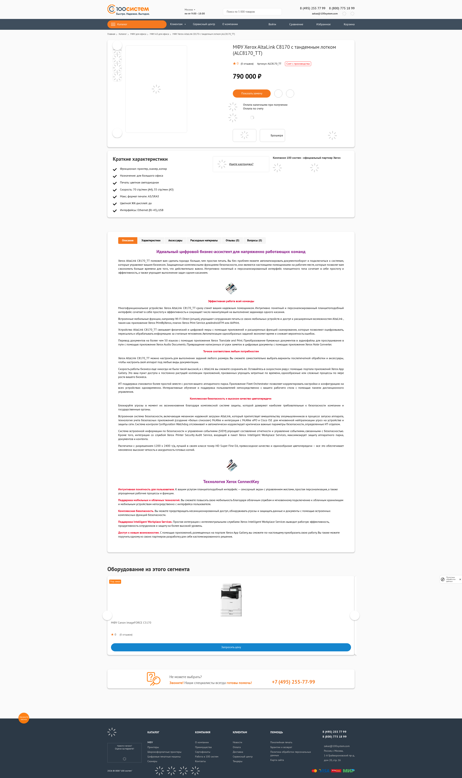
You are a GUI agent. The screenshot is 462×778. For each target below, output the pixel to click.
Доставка (238, 751)
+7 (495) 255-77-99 (293, 682)
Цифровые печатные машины (164, 756)
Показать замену (251, 93)
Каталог (122, 24)
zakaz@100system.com (325, 13)
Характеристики (150, 240)
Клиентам (176, 24)
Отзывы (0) (232, 240)
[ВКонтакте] (159, 770)
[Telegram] (344, 13)
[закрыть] (460, 579)
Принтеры (153, 747)
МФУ (150, 742)
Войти (272, 24)
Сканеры (152, 761)
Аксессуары (175, 240)
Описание (128, 240)
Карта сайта (277, 760)
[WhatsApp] (352, 13)
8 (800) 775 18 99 (342, 8)
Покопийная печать (281, 742)
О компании (230, 24)
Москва (189, 9)
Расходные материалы (204, 240)
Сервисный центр (204, 24)
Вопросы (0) (254, 240)
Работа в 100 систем (206, 756)
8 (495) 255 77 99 (312, 8)
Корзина (349, 24)
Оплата (237, 747)
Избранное (323, 24)
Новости (237, 742)
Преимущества (203, 747)
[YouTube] (171, 770)
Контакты (200, 761)
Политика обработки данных (451, 579)
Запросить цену (231, 647)
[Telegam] (183, 770)
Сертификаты (202, 751)
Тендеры (237, 761)
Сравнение (296, 24)
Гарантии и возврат (281, 747)
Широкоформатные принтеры (164, 751)
